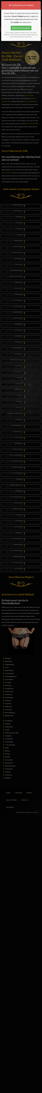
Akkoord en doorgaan (21, 28)
